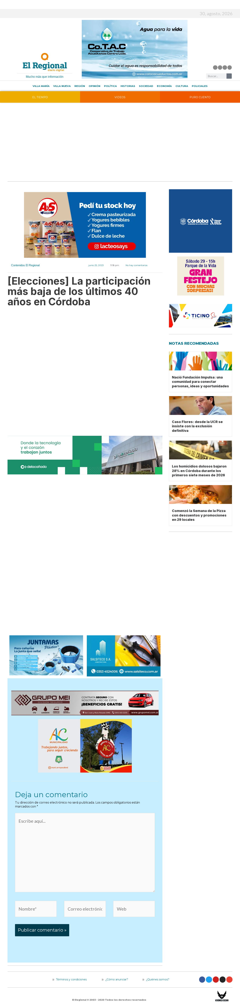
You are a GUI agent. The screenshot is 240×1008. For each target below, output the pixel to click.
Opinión (94, 85)
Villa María (41, 85)
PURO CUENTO (200, 97)
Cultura (182, 85)
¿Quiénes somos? (157, 979)
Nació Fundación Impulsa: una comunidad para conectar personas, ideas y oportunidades (200, 381)
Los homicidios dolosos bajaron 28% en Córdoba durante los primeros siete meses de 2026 (199, 470)
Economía (164, 85)
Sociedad (146, 85)
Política (110, 85)
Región (79, 85)
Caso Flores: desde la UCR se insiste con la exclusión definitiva (197, 426)
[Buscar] (229, 76)
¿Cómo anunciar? (116, 979)
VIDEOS (120, 97)
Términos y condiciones (71, 979)
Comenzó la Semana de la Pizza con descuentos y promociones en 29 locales (199, 515)
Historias (128, 85)
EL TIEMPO (40, 97)
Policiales (200, 85)
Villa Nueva (62, 85)
